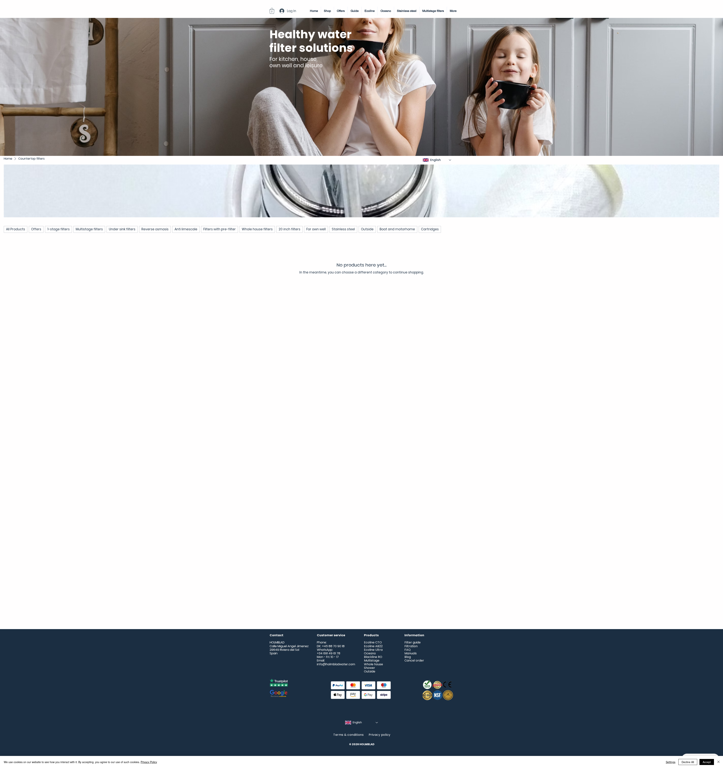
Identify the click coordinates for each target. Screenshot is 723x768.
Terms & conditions (351, 735)
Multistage (371, 660)
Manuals (410, 653)
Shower (369, 668)
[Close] (718, 762)
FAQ (407, 650)
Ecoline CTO (373, 642)
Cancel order (414, 660)
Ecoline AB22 (373, 646)
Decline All (688, 762)
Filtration (411, 646)
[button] (271, 11)
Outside (369, 671)
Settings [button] (670, 762)
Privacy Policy (149, 762)
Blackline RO (373, 657)
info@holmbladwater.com (336, 664)
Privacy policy (379, 735)
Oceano (370, 653)
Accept (707, 762)
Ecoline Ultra (373, 650)
